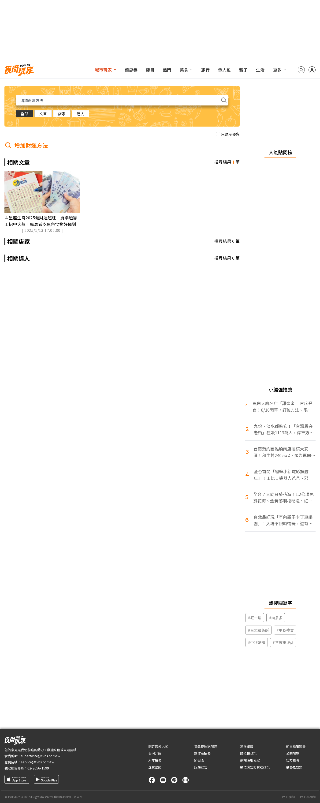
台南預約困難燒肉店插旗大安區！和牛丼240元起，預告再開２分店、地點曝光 (284, 452)
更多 (277, 70)
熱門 (167, 70)
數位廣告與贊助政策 (255, 767)
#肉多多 (276, 617)
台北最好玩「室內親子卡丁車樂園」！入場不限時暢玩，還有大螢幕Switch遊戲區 (283, 520)
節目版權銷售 (296, 746)
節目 (150, 70)
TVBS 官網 (288, 797)
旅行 (205, 70)
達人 (80, 113)
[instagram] (185, 780)
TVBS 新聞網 (308, 797)
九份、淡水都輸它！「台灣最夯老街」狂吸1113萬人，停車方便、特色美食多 (283, 429)
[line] (174, 780)
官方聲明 (292, 760)
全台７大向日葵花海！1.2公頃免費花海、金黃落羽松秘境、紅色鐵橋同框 (283, 497)
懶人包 (224, 70)
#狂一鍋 (254, 617)
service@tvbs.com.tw (37, 762)
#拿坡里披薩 (283, 642)
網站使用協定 (250, 760)
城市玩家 (103, 70)
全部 (24, 113)
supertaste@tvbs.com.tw (40, 756)
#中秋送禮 (256, 642)
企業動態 (154, 767)
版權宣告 (200, 767)
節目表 (199, 760)
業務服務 (246, 746)
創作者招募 (202, 753)
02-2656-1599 (38, 768)
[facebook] (151, 780)
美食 (184, 70)
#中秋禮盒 (285, 630)
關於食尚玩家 (158, 746)
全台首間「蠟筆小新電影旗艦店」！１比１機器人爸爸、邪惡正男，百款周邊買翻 (283, 474)
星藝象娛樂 (294, 767)
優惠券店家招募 (205, 746)
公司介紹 (154, 753)
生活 (260, 70)
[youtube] (163, 780)
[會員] (312, 69)
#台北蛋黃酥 (258, 630)
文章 (43, 113)
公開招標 (292, 753)
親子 (243, 70)
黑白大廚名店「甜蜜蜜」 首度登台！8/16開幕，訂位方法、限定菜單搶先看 (283, 406)
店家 (62, 113)
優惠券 (131, 70)
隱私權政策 (248, 753)
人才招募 (154, 760)
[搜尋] (301, 69)
